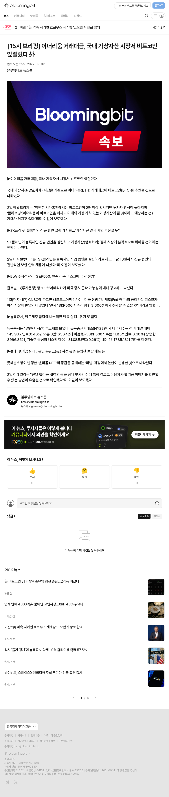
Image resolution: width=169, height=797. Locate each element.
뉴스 (6, 16)
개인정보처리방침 (26, 741)
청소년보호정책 (47, 741)
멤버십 (64, 16)
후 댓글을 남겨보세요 (36, 503)
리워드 (78, 16)
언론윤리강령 (66, 741)
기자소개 (22, 735)
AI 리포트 (49, 16)
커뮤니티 (19, 16)
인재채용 (35, 735)
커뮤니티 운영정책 (53, 735)
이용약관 (8, 741)
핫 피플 (34, 16)
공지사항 (8, 735)
